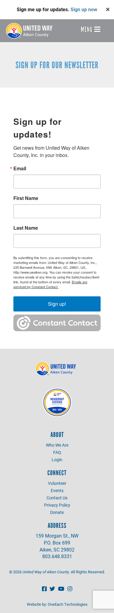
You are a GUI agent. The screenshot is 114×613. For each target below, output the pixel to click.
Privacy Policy (57, 505)
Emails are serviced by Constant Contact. (50, 284)
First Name (25, 198)
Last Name (25, 227)
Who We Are (57, 445)
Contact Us (57, 498)
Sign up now (84, 9)
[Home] (31, 31)
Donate (57, 512)
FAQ (57, 452)
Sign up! (57, 303)
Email (19, 168)
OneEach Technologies (68, 604)
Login (57, 459)
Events (57, 490)
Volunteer (57, 483)
